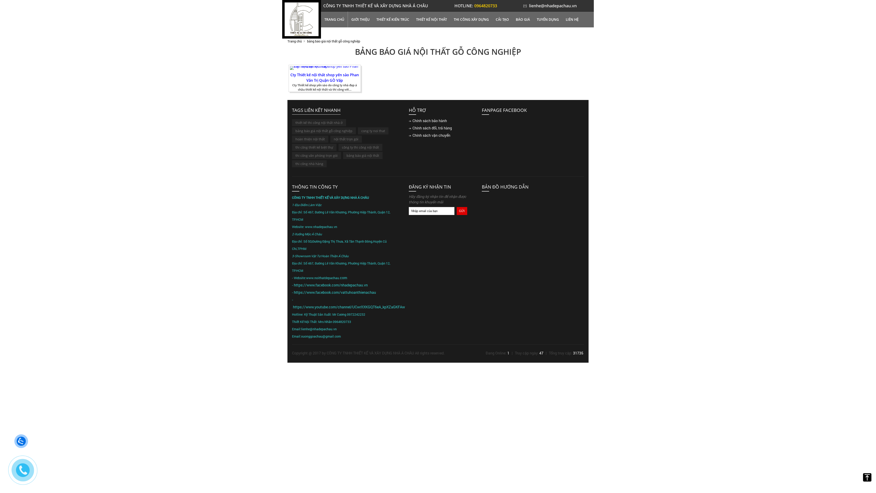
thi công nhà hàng (309, 164)
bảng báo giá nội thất (363, 155)
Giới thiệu (360, 19)
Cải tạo (502, 19)
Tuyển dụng (548, 19)
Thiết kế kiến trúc (392, 19)
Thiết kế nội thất (431, 19)
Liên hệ (572, 19)
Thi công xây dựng (471, 19)
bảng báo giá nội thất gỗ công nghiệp (323, 131)
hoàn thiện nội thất (310, 139)
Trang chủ (334, 19)
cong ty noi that (373, 131)
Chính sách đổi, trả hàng (432, 128)
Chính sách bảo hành (429, 120)
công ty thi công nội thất (360, 147)
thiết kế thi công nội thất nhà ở (319, 123)
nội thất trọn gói (346, 139)
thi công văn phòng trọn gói (316, 155)
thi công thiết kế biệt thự (314, 147)
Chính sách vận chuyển (431, 135)
